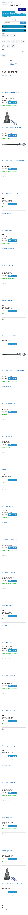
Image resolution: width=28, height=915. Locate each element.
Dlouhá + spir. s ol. (7, 265)
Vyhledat (23, 22)
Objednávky (8, 12)
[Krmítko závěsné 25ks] (6, 419)
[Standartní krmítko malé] (4, 555)
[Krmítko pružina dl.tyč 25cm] (6, 75)
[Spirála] (4, 452)
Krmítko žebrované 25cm (10, 336)
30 (18, 41)
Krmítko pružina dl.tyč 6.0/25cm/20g (13, 160)
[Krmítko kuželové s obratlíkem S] (9, 874)
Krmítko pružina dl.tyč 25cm (10, 92)
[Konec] (4, 907)
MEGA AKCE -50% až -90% (7, 13)
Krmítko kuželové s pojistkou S (11, 127)
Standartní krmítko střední (10, 539)
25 (13, 41)
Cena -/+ (12, 61)
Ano (4, 55)
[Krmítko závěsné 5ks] (6, 386)
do (12, 51)
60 (8, 45)
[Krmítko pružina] (4, 625)
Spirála (4, 470)
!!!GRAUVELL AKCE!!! (6, 16)
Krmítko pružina (7, 642)
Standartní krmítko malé (9, 572)
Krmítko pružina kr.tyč (9, 675)
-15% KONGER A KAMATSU (19, 13)
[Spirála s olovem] (6, 283)
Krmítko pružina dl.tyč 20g (10, 193)
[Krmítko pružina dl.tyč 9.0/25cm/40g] (14, 354)
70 (13, 45)
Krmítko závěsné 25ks (9, 436)
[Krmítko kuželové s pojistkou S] (9, 117)
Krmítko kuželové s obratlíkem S (12, 884)
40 (23, 41)
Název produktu (13, 63)
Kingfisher (5, 35)
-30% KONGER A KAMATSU (20, 15)
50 (4, 45)
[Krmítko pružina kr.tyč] (6, 658)
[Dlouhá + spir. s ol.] (8, 248)
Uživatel (3, 12)
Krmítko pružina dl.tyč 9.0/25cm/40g (13, 370)
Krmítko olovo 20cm (8, 506)
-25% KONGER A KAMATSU (8, 15)
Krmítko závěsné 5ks (8, 403)
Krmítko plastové (7, 230)
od (2, 51)
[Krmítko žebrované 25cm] (7, 319)
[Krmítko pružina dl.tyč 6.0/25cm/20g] (14, 144)
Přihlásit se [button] (22, 9)
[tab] (14, 33)
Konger (13, 35)
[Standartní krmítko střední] (4, 522)
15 (4, 41)
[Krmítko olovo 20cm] (4, 489)
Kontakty (13, 12)
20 (8, 41)
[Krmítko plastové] (6, 213)
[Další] (4, 905)
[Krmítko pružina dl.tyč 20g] (6, 176)
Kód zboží (12, 64)
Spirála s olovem (7, 300)
